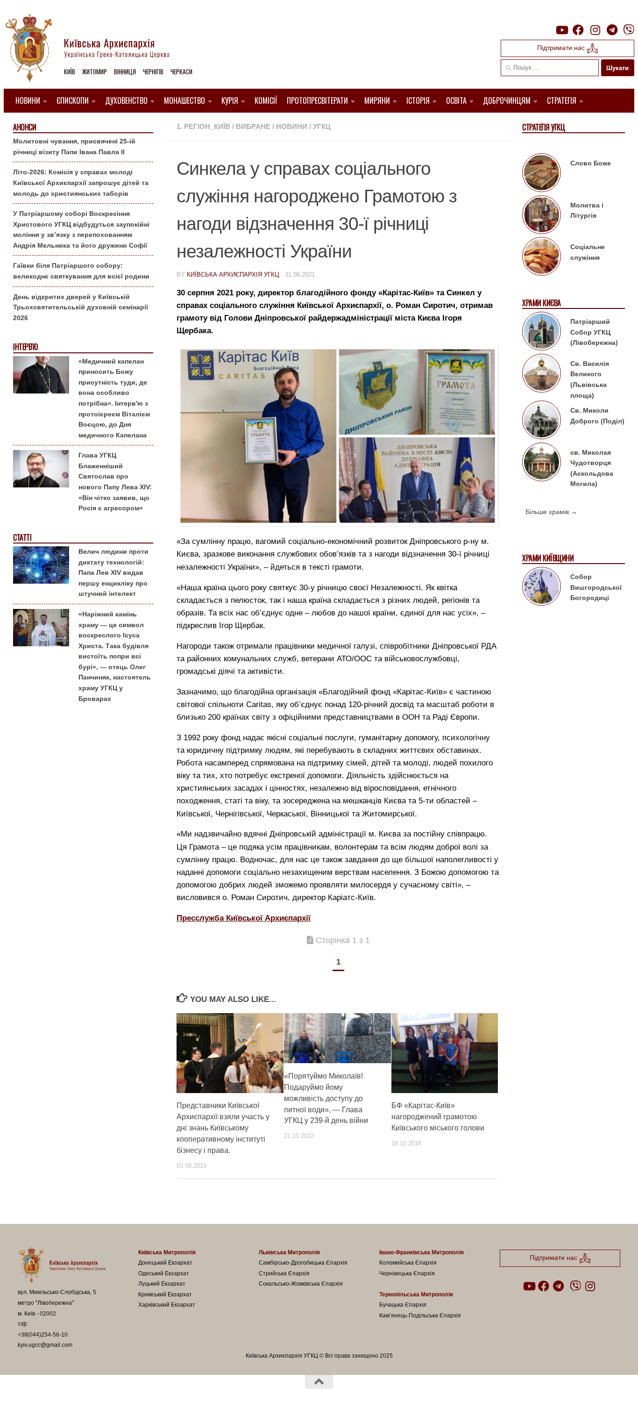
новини (291, 126)
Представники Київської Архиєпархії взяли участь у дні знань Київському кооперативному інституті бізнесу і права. (223, 1127)
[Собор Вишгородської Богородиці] (541, 588)
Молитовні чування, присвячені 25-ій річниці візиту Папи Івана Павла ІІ (74, 146)
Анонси (24, 127)
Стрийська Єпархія (284, 1273)
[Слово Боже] (541, 174)
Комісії (266, 100)
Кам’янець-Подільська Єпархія (420, 1315)
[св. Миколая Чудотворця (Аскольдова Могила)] (541, 464)
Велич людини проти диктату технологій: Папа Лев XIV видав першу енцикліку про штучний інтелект (113, 572)
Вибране (253, 126)
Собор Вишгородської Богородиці (596, 587)
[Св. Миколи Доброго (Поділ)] (541, 421)
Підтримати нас (562, 47)
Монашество (184, 100)
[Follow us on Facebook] (578, 30)
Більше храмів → (551, 511)
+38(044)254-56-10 (43, 1334)
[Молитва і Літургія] (541, 216)
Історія (418, 100)
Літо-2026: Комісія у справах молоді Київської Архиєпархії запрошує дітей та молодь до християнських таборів (81, 182)
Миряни (377, 100)
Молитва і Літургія (586, 210)
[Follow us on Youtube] (561, 30)
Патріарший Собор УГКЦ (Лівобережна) (594, 332)
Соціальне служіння (587, 252)
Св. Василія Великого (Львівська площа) (589, 379)
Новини (27, 100)
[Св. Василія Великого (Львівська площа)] (541, 375)
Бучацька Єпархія (402, 1305)
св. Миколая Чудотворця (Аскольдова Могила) (591, 468)
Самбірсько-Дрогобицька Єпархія (303, 1262)
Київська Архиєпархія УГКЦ (233, 274)
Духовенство (126, 100)
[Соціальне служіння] (541, 258)
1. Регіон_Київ (203, 126)
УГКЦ (322, 126)
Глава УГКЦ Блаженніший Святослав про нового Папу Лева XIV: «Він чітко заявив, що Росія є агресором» (115, 481)
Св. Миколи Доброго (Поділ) (597, 416)
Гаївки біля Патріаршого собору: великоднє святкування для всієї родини (81, 271)
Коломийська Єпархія (408, 1262)
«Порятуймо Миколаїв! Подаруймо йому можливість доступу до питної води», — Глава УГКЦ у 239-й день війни (326, 1098)
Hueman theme (126, 1397)
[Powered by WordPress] (52, 1397)
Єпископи (73, 100)
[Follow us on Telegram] (611, 30)
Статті (22, 537)
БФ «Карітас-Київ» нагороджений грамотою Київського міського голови (437, 1116)
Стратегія (561, 100)
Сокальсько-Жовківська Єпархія (301, 1283)
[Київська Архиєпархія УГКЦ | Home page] (95, 49)
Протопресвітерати (317, 100)
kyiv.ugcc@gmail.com (45, 1345)
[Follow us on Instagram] (595, 30)
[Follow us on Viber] (628, 30)
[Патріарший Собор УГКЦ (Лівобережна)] (541, 333)
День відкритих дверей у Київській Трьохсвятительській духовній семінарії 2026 (80, 307)
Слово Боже (590, 163)
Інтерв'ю (25, 347)
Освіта (456, 100)
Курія (229, 100)
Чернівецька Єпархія (407, 1273)
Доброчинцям (507, 100)
